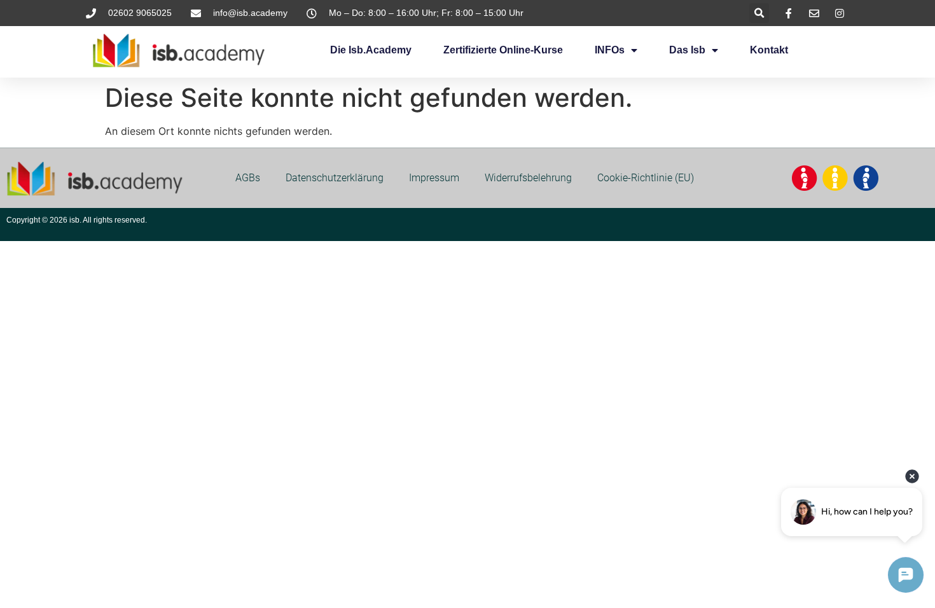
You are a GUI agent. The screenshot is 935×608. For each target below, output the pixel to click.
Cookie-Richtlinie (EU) (645, 178)
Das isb (687, 50)
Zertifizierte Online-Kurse (503, 50)
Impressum (434, 178)
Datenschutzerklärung (335, 178)
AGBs (247, 178)
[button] (759, 13)
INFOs (610, 50)
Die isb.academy (371, 50)
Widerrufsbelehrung (528, 178)
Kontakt (769, 50)
